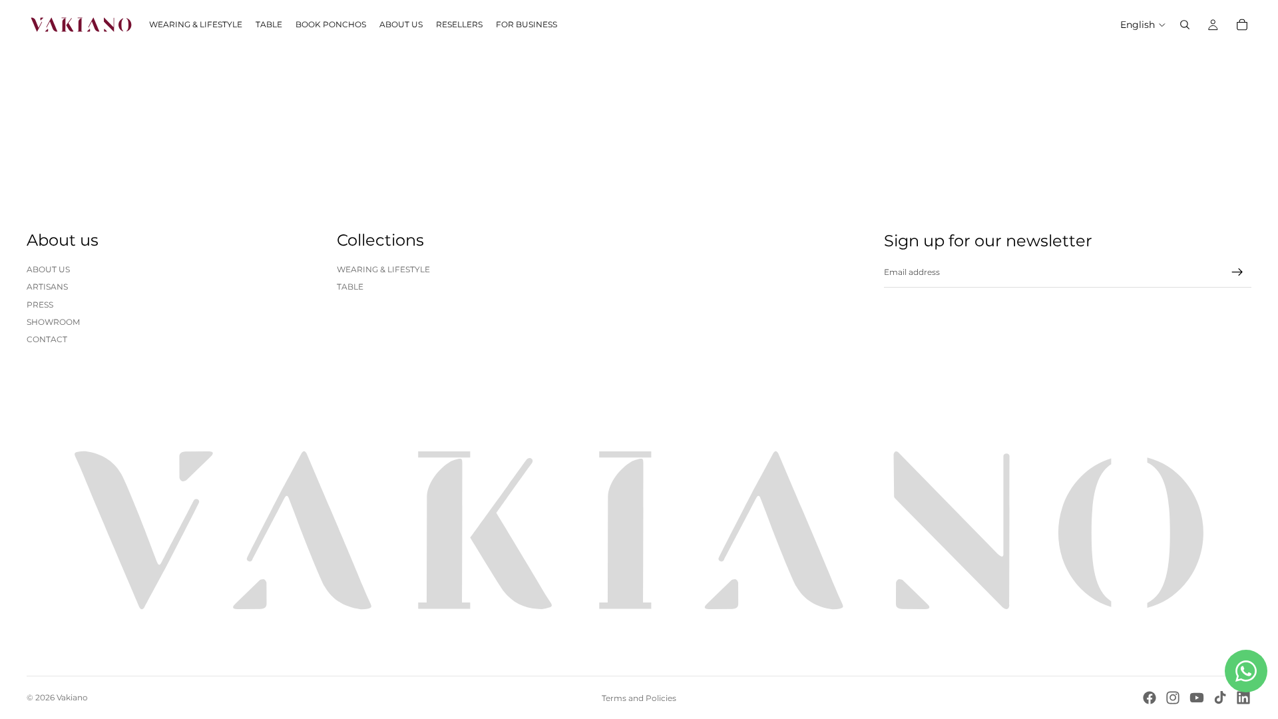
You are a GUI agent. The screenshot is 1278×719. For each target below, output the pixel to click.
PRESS (40, 305)
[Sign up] (1237, 272)
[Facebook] (1150, 698)
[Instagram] (1173, 698)
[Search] (1184, 24)
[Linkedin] (1243, 698)
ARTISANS (47, 287)
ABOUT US (48, 269)
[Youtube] (1197, 698)
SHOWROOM (53, 322)
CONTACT (47, 339)
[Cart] (1242, 24)
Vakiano (72, 697)
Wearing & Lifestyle (383, 269)
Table (350, 287)
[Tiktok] (1220, 698)
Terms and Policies (639, 698)
